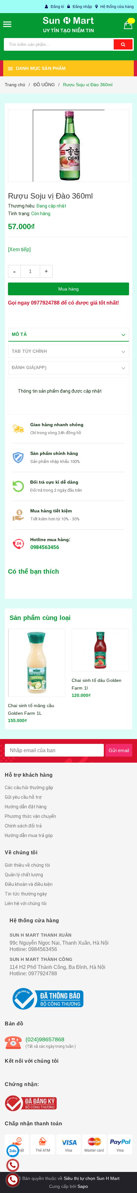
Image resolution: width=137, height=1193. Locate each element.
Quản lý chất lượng (24, 874)
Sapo (82, 1186)
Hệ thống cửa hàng (117, 6)
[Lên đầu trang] (115, 1180)
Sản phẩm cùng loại (40, 617)
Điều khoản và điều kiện (29, 884)
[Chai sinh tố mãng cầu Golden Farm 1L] (36, 663)
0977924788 (45, 303)
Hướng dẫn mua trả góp (29, 835)
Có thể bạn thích (33, 571)
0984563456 (44, 547)
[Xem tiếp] (19, 249)
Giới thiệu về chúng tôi (27, 865)
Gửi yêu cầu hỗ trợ (23, 797)
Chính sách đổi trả (23, 825)
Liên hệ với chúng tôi (26, 903)
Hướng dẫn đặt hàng (26, 806)
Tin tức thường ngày (26, 893)
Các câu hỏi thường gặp (29, 787)
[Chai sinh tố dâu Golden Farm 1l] (100, 650)
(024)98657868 (44, 1039)
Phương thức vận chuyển (30, 816)
